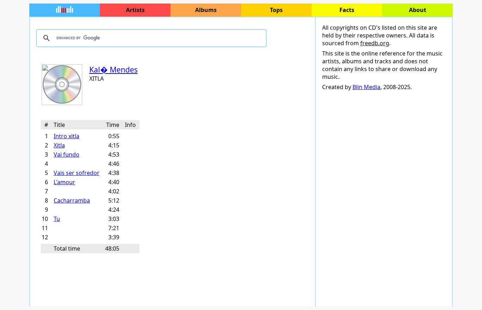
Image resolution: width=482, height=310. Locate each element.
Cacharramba (72, 200)
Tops (276, 10)
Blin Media (366, 87)
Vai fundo (66, 154)
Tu (57, 219)
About (417, 10)
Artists (135, 10)
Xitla (59, 145)
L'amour (64, 182)
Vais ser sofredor (77, 173)
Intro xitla (66, 136)
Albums (206, 10)
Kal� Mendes (113, 69)
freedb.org (374, 43)
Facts (346, 10)
